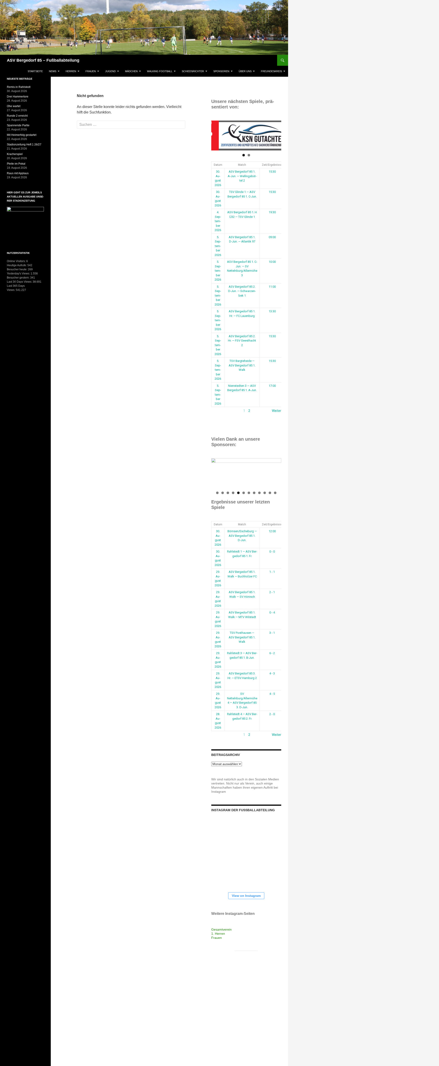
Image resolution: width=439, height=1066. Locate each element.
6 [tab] (243, 493)
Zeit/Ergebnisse (272, 164)
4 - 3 (272, 673)
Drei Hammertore (17, 96)
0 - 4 (272, 612)
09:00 (272, 237)
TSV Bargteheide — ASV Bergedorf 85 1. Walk (242, 365)
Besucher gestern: (18, 277)
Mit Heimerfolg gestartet (21, 135)
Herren (71, 71)
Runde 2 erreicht (17, 115)
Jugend (110, 71)
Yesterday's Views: (19, 273)
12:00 (272, 531)
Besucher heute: (17, 269)
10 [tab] (265, 493)
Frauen (91, 71)
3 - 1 (272, 632)
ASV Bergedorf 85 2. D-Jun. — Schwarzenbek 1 (242, 291)
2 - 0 (272, 714)
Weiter (276, 411)
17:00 (272, 385)
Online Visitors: (16, 261)
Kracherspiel (15, 154)
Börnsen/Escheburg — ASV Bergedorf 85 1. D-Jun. (242, 535)
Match (242, 164)
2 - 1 (272, 592)
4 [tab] (233, 493)
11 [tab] (270, 493)
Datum (218, 164)
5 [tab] (238, 493)
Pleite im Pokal (16, 163)
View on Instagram (246, 896)
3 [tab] (228, 493)
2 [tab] (249, 155)
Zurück (216, 411)
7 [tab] (249, 493)
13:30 (272, 311)
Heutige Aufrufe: (17, 265)
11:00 (272, 286)
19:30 (272, 212)
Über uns (245, 71)
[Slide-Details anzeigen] (246, 135)
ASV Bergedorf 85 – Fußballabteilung (43, 60)
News (52, 71)
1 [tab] (243, 155)
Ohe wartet (13, 106)
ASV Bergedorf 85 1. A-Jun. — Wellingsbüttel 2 (242, 176)
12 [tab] (275, 493)
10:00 (272, 261)
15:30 (272, 171)
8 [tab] (254, 493)
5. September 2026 (218, 246)
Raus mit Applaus (18, 173)
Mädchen (131, 71)
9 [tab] (259, 493)
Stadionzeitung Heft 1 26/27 (24, 144)
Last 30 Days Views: (20, 281)
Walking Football (159, 71)
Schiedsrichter (193, 71)
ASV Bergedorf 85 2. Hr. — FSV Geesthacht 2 (242, 340)
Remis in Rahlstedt (18, 87)
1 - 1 (272, 572)
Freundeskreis (271, 71)
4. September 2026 (218, 221)
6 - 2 (272, 653)
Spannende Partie (18, 125)
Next (275, 134)
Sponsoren (221, 71)
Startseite (35, 71)
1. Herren (218, 933)
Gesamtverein (221, 929)
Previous (217, 134)
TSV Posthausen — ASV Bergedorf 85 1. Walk (242, 637)
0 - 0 (272, 551)
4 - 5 (272, 693)
